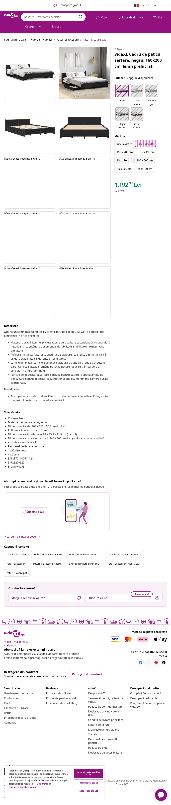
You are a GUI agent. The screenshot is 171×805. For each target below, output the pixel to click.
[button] (122, 95)
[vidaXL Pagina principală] (11, 15)
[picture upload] (76, 512)
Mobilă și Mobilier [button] (17, 554)
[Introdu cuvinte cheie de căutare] (80, 16)
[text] (128, 185)
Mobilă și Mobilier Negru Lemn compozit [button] (126, 554)
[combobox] (53, 17)
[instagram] (148, 662)
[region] (55, 783)
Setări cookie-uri (98, 725)
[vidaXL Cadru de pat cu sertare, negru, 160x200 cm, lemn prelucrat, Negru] (30, 73)
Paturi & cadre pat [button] (17, 572)
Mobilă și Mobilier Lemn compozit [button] (86, 554)
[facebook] (140, 662)
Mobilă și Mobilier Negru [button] (48, 554)
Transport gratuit (70, 5)
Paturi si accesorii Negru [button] (47, 563)
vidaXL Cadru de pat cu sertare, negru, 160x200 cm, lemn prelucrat (138, 60)
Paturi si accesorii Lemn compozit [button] (85, 563)
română (145, 5)
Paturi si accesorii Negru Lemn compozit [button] (125, 563)
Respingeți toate (88, 782)
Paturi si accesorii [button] (16, 563)
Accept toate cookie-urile (88, 773)
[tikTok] (163, 662)
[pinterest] (156, 662)
